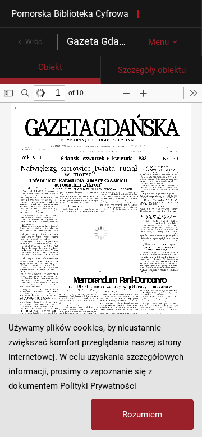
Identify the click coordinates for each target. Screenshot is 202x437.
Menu (158, 42)
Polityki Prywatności (98, 386)
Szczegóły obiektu (152, 70)
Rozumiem (142, 415)
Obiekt (50, 67)
